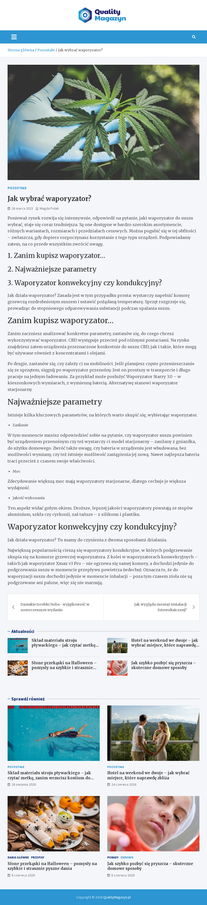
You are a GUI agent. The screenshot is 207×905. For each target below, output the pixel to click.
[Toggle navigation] (14, 36)
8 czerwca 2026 (23, 875)
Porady (112, 857)
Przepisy (37, 857)
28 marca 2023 (22, 208)
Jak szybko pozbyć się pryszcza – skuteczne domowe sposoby (163, 665)
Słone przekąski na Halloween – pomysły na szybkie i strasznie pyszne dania (64, 667)
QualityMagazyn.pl (117, 897)
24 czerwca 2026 (123, 784)
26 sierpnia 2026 (24, 784)
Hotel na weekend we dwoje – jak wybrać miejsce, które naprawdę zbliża (164, 645)
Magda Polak (49, 208)
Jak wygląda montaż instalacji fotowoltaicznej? (160, 607)
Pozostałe (17, 188)
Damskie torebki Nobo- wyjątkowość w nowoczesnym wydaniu (54, 607)
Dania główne (18, 857)
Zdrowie (127, 857)
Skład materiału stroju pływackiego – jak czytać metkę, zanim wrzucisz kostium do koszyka (64, 648)
